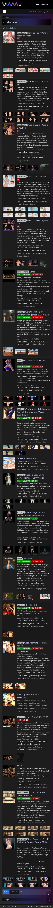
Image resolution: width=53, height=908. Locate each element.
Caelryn (19, 103)
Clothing (39, 496)
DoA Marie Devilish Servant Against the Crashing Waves (33, 410)
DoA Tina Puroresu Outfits (33, 360)
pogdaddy (20, 866)
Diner (26, 271)
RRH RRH (25, 604)
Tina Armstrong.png (26, 458)
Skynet (19, 491)
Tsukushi (24, 558)
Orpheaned (21, 818)
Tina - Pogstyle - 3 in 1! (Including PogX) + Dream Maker (33, 840)
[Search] (48, 11)
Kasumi (26, 176)
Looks (26, 66)
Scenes (41, 344)
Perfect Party (27, 717)
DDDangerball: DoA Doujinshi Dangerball (30, 313)
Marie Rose (27, 81)
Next (14, 892)
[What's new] (44, 11)
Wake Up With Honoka (28, 694)
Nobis (19, 618)
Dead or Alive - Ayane (32, 220)
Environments (29, 306)
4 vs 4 (19, 765)
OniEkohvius (21, 58)
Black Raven (21, 298)
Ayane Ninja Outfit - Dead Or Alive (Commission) (30, 514)
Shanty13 (20, 461)
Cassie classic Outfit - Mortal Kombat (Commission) (31, 476)
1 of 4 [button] (6, 892)
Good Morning (27, 642)
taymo (19, 339)
